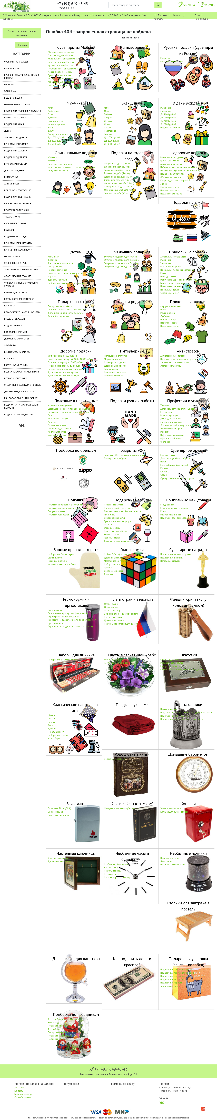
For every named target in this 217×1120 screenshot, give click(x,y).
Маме (107, 107)
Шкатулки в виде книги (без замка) (121, 808)
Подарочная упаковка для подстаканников (182, 719)
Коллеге (108, 134)
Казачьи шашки (167, 455)
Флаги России (111, 604)
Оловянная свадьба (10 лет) (118, 180)
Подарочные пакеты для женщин (177, 972)
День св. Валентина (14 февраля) (64, 1019)
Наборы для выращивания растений (178, 167)
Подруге (108, 117)
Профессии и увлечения (17, 203)
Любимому (53, 111)
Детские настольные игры (61, 263)
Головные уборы (168, 319)
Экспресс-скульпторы (171, 365)
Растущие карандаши (170, 514)
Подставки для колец (171, 193)
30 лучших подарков (15, 137)
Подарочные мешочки (171, 979)
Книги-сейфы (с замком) (17, 352)
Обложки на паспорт (170, 177)
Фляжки (108, 524)
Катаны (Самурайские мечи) (174, 465)
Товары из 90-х (12, 217)
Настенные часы (112, 867)
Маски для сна (167, 313)
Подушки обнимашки (58, 514)
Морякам (164, 431)
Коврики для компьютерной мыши (177, 180)
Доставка (162, 15)
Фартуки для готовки (170, 306)
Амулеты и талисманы (171, 164)
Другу (51, 130)
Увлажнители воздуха (59, 435)
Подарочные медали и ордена (175, 554)
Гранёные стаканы (113, 537)
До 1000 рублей (56, 137)
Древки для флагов (114, 620)
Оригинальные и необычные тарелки (122, 511)
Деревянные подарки (115, 365)
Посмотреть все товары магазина (22, 33)
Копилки (9, 358)
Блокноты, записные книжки (174, 508)
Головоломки (12, 256)
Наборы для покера (58, 735)
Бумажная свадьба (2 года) (117, 166)
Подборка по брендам (16, 210)
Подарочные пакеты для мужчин (176, 969)
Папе (50, 114)
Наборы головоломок (115, 564)
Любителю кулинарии (171, 428)
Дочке (107, 124)
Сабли (163, 474)
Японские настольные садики (175, 362)
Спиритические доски (115, 372)
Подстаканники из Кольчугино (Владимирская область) (187, 712)
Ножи (163, 461)
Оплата (176, 15)
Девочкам (53, 259)
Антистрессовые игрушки (172, 355)
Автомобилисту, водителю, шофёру (177, 408)
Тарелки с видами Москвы (61, 62)
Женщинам (10, 91)
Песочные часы (112, 874)
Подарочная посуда (15, 236)
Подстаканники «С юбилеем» (174, 715)
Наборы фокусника (57, 269)
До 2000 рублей (56, 140)
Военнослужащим (169, 415)
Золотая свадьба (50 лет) (116, 193)
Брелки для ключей (170, 160)
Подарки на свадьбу (15, 151)
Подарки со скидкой (58, 1032)
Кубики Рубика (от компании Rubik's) (122, 554)
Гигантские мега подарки (172, 283)
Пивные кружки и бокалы (116, 531)
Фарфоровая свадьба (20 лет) (119, 183)
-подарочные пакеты (171, 986)
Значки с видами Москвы (60, 78)
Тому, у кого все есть (58, 170)
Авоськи (52, 422)
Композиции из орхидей (116, 662)
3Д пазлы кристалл (57, 279)
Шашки (51, 718)
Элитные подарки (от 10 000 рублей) (66, 362)
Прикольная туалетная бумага (175, 286)
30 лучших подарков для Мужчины (121, 256)
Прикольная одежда (15, 164)
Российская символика (171, 61)
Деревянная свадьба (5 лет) (118, 176)
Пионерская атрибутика (115, 458)
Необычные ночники (15, 378)
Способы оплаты (22, 1097)
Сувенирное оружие (15, 223)
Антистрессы (11, 184)
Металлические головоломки (118, 560)
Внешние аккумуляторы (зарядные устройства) (71, 412)
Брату (50, 127)
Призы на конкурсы (169, 190)
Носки (163, 309)
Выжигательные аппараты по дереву (66, 273)
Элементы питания (57, 425)
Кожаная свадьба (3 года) (117, 170)
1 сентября (53, 1029)
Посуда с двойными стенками (119, 508)
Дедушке (52, 117)
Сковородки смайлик (114, 517)
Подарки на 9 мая (14, 124)
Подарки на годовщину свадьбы (22, 111)
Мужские (52, 160)
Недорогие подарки (15, 118)
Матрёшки (165, 58)
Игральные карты (56, 731)
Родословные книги (15, 332)
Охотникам (165, 441)
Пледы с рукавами (14, 319)
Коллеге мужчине (56, 124)
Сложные (108, 574)
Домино (52, 728)
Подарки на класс (57, 266)
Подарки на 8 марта (58, 1039)
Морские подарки (113, 359)
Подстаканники (13, 325)
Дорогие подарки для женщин (63, 375)
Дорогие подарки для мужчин (63, 372)
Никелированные (168, 709)
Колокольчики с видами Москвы (64, 58)
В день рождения (13, 98)
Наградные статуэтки (170, 560)
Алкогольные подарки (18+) (174, 256)
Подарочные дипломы (171, 557)
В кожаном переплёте (115, 759)
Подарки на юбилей (170, 127)
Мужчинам (10, 85)
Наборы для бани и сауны (61, 554)
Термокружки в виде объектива (64, 616)
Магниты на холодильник (173, 157)
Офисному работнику (170, 438)
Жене (107, 111)
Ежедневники (167, 504)
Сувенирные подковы (115, 362)
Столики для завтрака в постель (22, 385)
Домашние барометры (16, 339)
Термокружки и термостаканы (21, 269)
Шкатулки (9, 306)
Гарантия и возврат (23, 1094)
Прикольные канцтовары (18, 243)
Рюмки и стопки (111, 534)
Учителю (164, 405)
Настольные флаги (113, 617)
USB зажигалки (55, 811)
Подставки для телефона (60, 428)
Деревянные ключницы (59, 861)
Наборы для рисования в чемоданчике (67, 283)
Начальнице (110, 130)
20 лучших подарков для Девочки (121, 263)
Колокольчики (111, 369)
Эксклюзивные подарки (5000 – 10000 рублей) (71, 359)
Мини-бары (109, 514)
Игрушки (52, 276)
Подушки (9, 230)
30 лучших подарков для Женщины (122, 259)
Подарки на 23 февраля (60, 1035)
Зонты (51, 415)
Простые (108, 567)
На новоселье (11, 68)
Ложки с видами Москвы (60, 71)
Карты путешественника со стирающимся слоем (71, 167)
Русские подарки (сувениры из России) (21, 76)
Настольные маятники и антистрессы (178, 359)
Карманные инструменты (60, 405)
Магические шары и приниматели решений (181, 279)
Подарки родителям (15, 157)
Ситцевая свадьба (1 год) (117, 163)
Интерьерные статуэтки (115, 355)
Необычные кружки (113, 504)
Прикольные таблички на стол (175, 289)
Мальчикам (53, 256)
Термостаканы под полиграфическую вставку (70, 626)
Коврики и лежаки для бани (62, 564)
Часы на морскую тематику (117, 877)
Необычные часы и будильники (21, 372)
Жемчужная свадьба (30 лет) (118, 190)
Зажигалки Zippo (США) (59, 808)
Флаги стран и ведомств (17, 276)
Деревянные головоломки (117, 557)
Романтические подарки (60, 164)
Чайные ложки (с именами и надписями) (180, 170)
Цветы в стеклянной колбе (19, 299)
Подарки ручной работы (17, 197)
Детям (7, 131)
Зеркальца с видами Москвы (62, 85)
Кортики (164, 468)
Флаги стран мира (113, 610)
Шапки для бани (56, 557)
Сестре (107, 127)
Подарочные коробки (171, 982)
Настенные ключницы (16, 365)
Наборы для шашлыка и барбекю (64, 659)
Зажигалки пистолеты (58, 815)
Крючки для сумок (57, 431)
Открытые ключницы (58, 858)
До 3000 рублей (56, 144)
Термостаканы (55, 610)
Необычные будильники (116, 864)
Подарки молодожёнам (60, 306)
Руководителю (55, 121)
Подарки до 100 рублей (172, 173)
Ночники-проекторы (170, 858)
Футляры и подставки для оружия (177, 478)
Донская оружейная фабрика (175, 458)
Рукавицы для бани (57, 560)
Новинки (22, 45)
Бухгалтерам (166, 412)
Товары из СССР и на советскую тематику (124, 455)
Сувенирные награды (15, 263)
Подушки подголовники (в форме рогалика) (70, 508)
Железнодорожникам (171, 422)
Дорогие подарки (14, 170)
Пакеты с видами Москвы (172, 976)
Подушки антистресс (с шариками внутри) (68, 504)
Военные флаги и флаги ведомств (121, 613)
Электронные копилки (171, 808)
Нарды (51, 722)
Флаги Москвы (111, 607)
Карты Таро (54, 738)
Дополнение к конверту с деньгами (65, 313)
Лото (50, 725)
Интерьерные (11, 177)
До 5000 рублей (168, 124)
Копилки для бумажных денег (175, 811)
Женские (52, 157)
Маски (163, 273)
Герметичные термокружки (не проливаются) (70, 613)
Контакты (158, 18)
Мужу (50, 107)
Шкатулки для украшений (172, 659)
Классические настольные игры (22, 312)
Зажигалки (10, 345)
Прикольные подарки (16, 144)
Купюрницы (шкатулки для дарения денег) (181, 669)
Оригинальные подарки (17, 104)
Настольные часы (112, 870)
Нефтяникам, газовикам (172, 435)
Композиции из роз (113, 659)
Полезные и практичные (17, 190)
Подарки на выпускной (59, 1025)
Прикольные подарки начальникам (177, 269)
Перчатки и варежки (170, 322)
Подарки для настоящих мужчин (64, 134)
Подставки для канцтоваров (174, 517)
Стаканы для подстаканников (119, 541)
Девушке (108, 121)
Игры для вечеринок (170, 266)
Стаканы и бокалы (113, 527)
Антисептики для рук (58, 418)
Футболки (165, 316)
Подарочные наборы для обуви (64, 365)
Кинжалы (165, 471)
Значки (163, 183)
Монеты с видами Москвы (61, 81)
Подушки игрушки (56, 511)
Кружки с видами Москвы (60, 65)
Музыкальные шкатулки (171, 662)
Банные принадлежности (18, 250)
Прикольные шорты (170, 326)
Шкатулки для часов (170, 666)
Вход (197, 15)
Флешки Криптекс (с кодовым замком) (21, 284)
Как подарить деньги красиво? (21, 398)
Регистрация (201, 18)
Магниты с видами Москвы (61, 52)
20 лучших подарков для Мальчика (121, 266)
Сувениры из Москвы (16, 62)
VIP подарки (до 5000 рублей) (62, 355)
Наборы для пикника (15, 292)
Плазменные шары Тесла (172, 864)
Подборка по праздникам (18, 414)
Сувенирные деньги (170, 293)
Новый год (53, 1022)
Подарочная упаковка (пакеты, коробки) (22, 406)
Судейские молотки (114, 375)
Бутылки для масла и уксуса (117, 521)
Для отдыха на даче (170, 418)
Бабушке (108, 114)
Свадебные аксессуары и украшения (66, 309)
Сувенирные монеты (170, 187)
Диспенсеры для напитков (19, 391)
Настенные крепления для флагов (121, 623)
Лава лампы (166, 861)
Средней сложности (114, 570)
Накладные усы (168, 276)
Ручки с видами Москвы (60, 75)
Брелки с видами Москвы (60, 55)
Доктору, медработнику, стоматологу (178, 425)
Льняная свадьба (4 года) (117, 173)
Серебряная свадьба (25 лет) (118, 186)
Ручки (163, 511)
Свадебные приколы (58, 316)
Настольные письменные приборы (65, 369)
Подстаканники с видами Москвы (64, 68)
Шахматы (52, 715)
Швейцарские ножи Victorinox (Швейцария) (69, 408)
